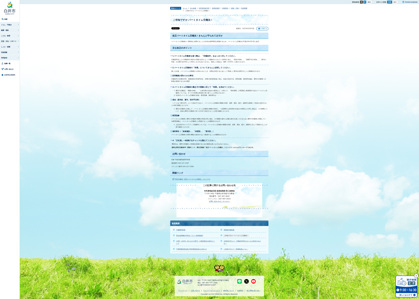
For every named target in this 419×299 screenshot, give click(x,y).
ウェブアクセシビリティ (211, 290)
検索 (5, 19)
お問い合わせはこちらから (219, 201)
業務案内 (225, 8)
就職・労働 (235, 8)
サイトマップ (182, 290)
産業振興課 (216, 8)
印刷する (264, 28)
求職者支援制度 (229, 230)
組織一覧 (7, 63)
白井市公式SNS (9, 75)
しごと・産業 (5, 47)
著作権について (228, 290)
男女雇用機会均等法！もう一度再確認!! (189, 235)
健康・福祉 (5, 30)
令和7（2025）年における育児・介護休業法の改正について (195, 242)
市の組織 (193, 8)
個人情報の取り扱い (253, 290)
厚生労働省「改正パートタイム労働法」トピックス (192, 179)
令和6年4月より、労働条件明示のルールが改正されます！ (242, 242)
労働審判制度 (180, 230)
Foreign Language (411, 2)
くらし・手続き (6, 25)
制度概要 (244, 8)
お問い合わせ (9, 69)
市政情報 (4, 52)
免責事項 (240, 290)
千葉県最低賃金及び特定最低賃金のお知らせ (191, 249)
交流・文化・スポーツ (8, 41)
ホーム (185, 8)
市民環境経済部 (204, 8)
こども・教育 (5, 36)
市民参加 (4, 58)
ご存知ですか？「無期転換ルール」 (236, 249)
